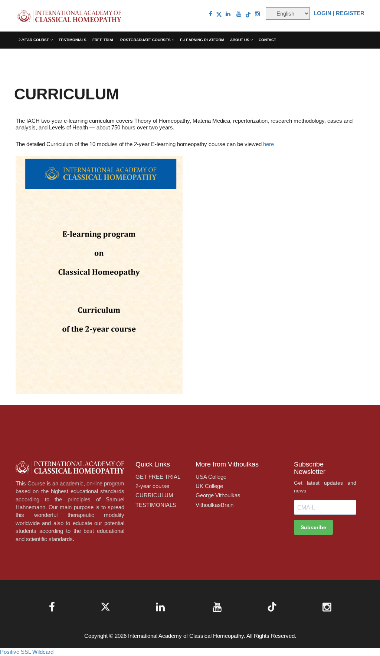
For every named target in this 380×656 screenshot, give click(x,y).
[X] (219, 14)
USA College (211, 477)
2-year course (152, 486)
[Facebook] (210, 13)
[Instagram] (257, 13)
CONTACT (267, 40)
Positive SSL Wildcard (26, 652)
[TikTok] (248, 14)
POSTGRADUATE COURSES (146, 40)
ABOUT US (240, 40)
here (268, 144)
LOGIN (322, 13)
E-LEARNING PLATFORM (202, 40)
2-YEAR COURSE (34, 40)
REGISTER (350, 13)
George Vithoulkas (218, 495)
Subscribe (313, 527)
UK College (209, 486)
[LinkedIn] (228, 13)
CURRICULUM (154, 495)
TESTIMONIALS (72, 40)
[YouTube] (238, 13)
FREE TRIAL (103, 40)
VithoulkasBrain (214, 505)
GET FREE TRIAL (157, 477)
